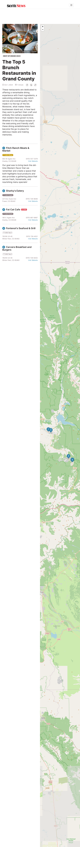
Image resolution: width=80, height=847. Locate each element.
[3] (49, 428)
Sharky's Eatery (13, 190)
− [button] (42, 29)
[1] (46, 427)
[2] (66, 454)
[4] (70, 458)
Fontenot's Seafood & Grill (19, 228)
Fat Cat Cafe (12, 209)
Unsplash (34, 51)
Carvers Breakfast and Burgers (17, 248)
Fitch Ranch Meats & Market (15, 149)
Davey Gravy (26, 51)
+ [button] (42, 26)
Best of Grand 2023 (11, 56)
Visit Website (33, 161)
